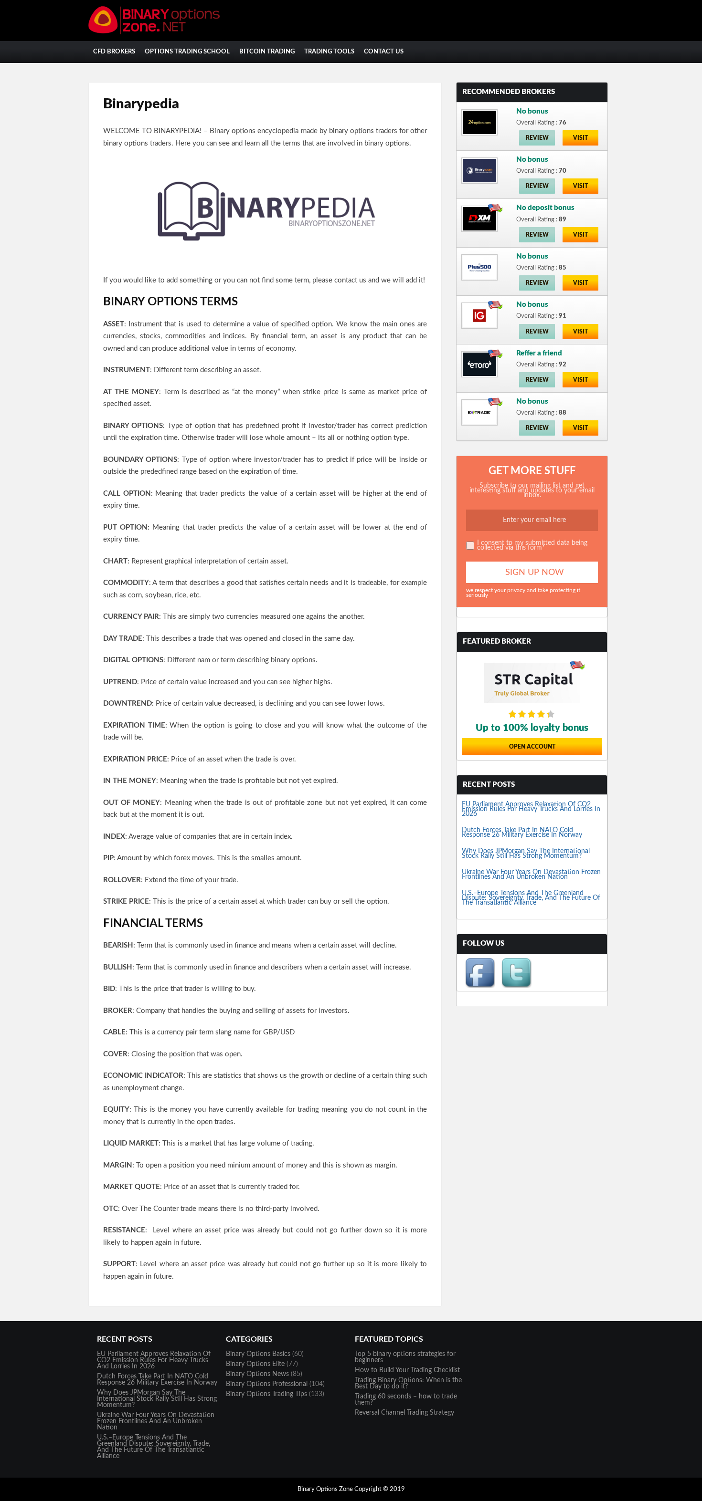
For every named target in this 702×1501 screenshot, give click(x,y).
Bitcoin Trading (267, 52)
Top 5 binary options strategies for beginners (405, 1357)
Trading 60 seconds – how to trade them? (406, 1399)
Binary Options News (257, 1374)
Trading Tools (329, 52)
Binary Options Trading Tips (266, 1394)
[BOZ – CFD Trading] (160, 33)
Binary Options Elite (255, 1364)
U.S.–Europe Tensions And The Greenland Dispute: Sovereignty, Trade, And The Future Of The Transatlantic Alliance (531, 898)
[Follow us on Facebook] (480, 985)
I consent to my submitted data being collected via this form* (532, 545)
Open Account (532, 747)
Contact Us (384, 52)
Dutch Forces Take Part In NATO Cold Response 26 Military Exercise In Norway (522, 832)
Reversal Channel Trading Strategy (404, 1412)
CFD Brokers (114, 52)
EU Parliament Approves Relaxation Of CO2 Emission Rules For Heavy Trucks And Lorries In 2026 (531, 809)
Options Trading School (187, 52)
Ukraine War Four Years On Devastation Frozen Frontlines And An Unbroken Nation (531, 874)
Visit (580, 138)
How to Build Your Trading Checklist (407, 1370)
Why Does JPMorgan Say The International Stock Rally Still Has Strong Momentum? (526, 853)
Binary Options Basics (258, 1354)
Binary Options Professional (267, 1384)
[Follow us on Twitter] (516, 985)
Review (537, 138)
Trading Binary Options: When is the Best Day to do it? (408, 1383)
